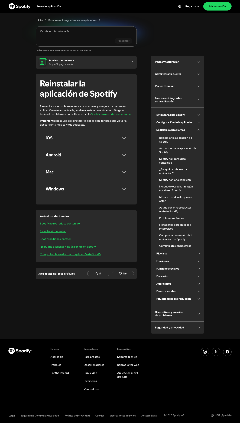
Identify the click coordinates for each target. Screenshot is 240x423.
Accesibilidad (149, 415)
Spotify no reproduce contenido (111, 114)
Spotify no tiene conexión (56, 239)
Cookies (100, 415)
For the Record (59, 373)
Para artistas (92, 357)
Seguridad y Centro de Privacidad (40, 415)
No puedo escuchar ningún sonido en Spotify (68, 247)
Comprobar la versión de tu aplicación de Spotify (70, 254)
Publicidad (90, 373)
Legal (11, 415)
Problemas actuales (171, 218)
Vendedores (91, 389)
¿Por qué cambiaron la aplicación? (173, 171)
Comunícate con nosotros (175, 246)
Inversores (90, 381)
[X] (216, 352)
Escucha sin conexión (53, 231)
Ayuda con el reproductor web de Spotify (175, 209)
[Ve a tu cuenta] (131, 62)
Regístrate (192, 6)
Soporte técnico (127, 357)
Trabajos (55, 365)
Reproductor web (128, 365)
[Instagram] (205, 352)
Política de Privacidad (77, 415)
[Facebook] (227, 352)
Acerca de (56, 357)
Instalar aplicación (49, 6)
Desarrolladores (94, 365)
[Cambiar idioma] (179, 6)
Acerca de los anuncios (123, 415)
